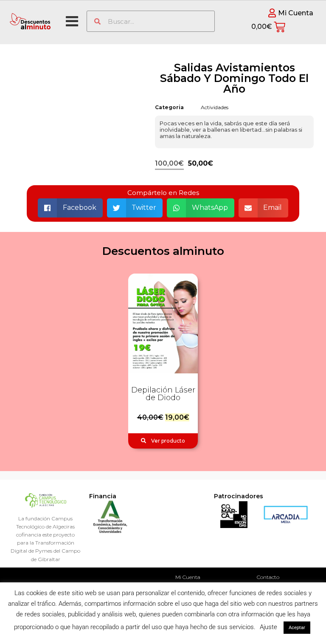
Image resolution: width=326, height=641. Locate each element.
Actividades (214, 107)
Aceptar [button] (297, 627)
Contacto (268, 577)
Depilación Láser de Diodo (163, 393)
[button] (70, 207)
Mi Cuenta (187, 577)
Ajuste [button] (268, 627)
